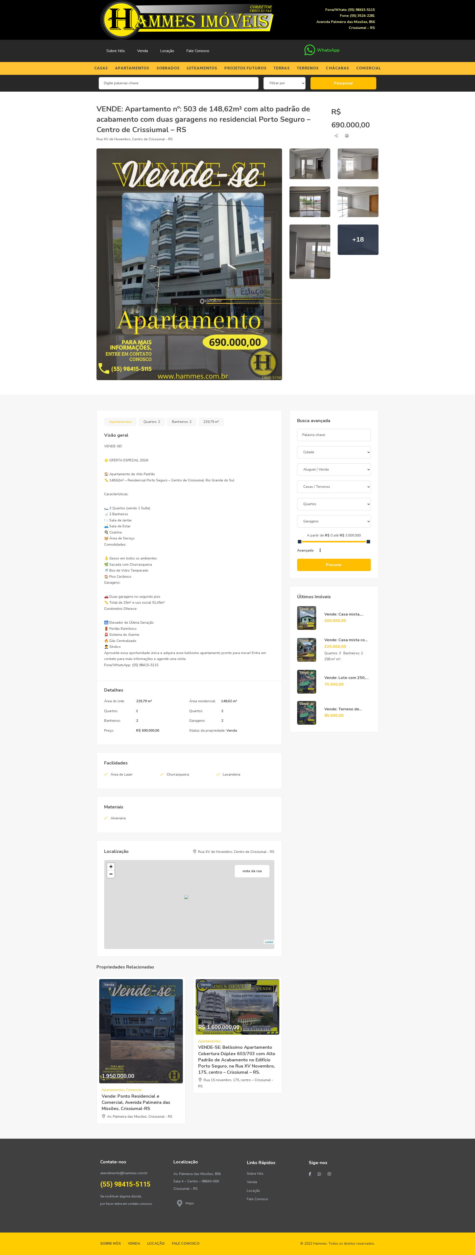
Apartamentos (132, 68)
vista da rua (252, 871)
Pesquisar (343, 83)
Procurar (334, 565)
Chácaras (337, 68)
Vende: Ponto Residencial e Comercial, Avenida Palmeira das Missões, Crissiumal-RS (136, 1102)
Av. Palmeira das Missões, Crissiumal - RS (139, 1116)
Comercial (368, 68)
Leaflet (269, 942)
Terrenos (308, 68)
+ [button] (111, 867)
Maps (190, 1203)
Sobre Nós (115, 51)
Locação (167, 51)
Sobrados (168, 68)
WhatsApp (328, 50)
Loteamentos (202, 68)
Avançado (306, 550)
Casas (101, 68)
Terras (282, 68)
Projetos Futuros (245, 68)
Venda (142, 51)
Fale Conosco (197, 51)
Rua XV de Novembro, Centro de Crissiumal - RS (134, 139)
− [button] (111, 874)
